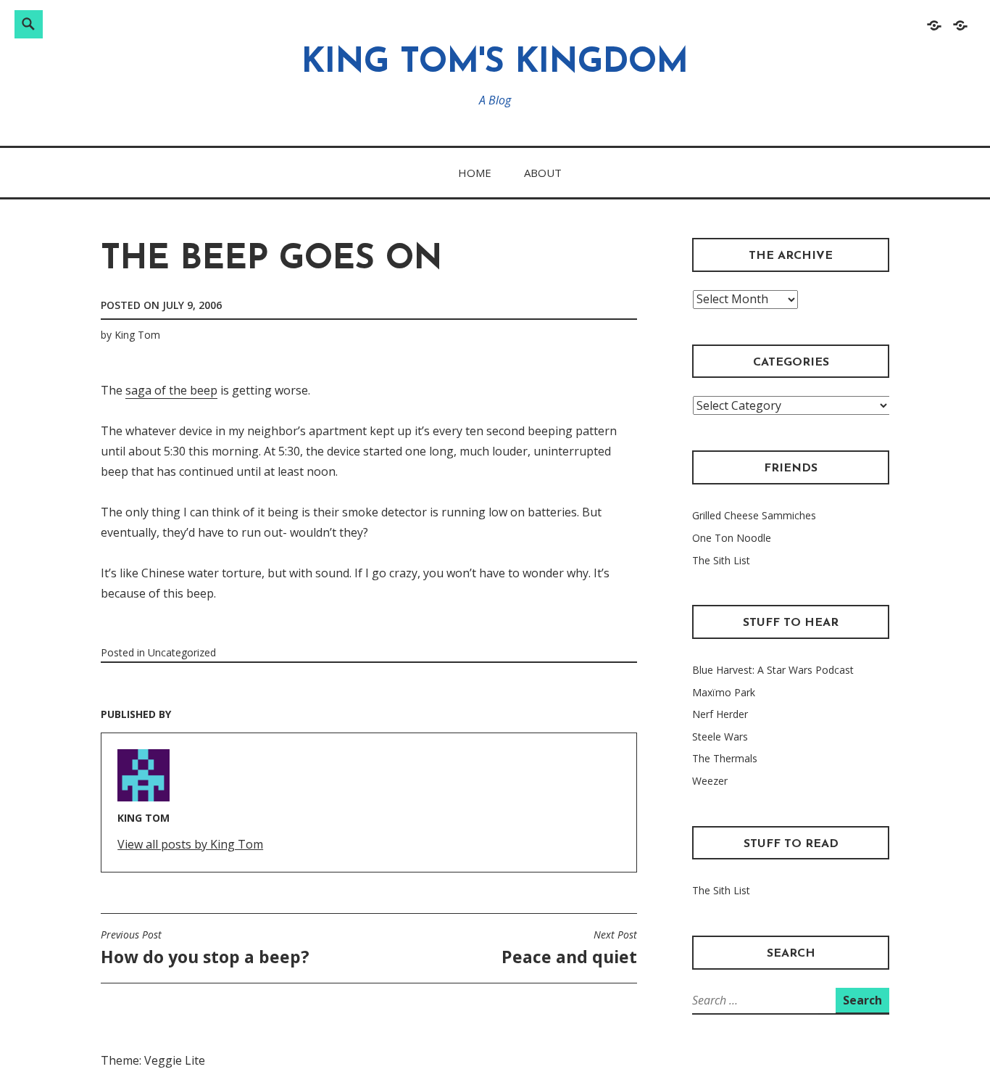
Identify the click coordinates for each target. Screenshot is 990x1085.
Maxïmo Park (723, 692)
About (543, 172)
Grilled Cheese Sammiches (754, 515)
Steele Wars (720, 736)
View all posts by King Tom (190, 844)
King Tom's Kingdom (495, 63)
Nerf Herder (720, 714)
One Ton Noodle (731, 538)
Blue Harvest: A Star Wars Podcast (773, 670)
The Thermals (724, 758)
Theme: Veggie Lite (153, 1060)
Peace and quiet (569, 948)
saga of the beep (171, 390)
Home (474, 172)
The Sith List (721, 560)
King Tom (137, 335)
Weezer (710, 781)
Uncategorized (182, 652)
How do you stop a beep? (205, 948)
